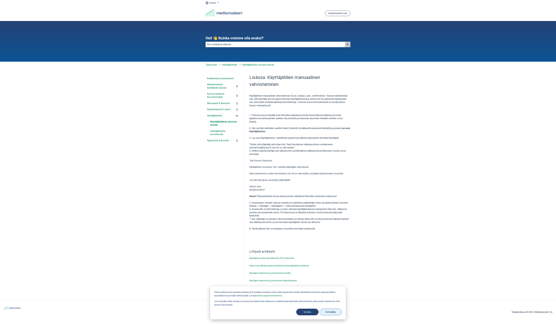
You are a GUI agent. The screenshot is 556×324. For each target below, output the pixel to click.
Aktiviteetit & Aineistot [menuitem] (218, 103)
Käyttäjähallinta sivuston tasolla (258, 64)
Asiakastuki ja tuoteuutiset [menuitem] (220, 78)
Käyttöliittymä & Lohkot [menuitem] (219, 109)
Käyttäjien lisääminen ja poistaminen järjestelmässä (273, 280)
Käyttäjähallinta (229, 64)
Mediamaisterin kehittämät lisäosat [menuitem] (216, 86)
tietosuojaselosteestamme (269, 295)
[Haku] (347, 44)
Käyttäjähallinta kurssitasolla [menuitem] (217, 133)
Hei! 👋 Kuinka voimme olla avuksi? (235, 38)
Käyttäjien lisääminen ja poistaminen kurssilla (270, 273)
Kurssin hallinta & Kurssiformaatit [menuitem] (215, 95)
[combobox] (275, 44)
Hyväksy (307, 312)
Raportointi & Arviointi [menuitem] (218, 140)
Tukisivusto (211, 64)
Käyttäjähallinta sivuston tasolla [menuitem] (223, 123)
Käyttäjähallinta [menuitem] (214, 115)
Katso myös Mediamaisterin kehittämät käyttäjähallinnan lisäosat (279, 265)
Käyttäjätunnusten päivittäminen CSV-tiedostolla (271, 258)
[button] (237, 85)
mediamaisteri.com (337, 13)
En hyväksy (331, 312)
